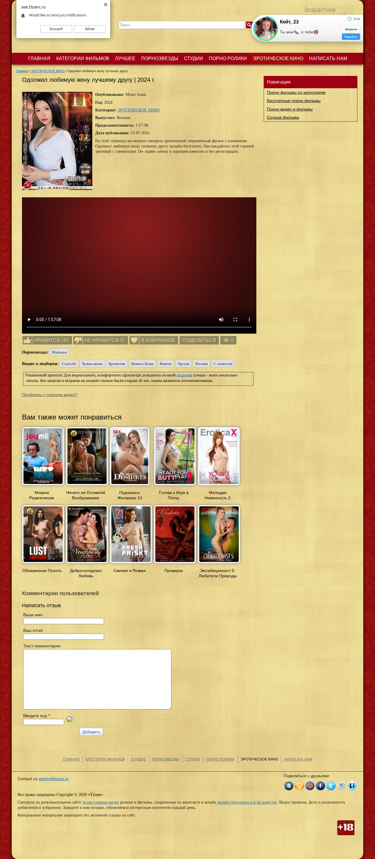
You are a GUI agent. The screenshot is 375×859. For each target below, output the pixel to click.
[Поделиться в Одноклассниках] (299, 785)
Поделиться (199, 340)
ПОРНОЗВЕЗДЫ (159, 58)
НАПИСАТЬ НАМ (328, 58)
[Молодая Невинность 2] (219, 485)
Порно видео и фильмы (290, 109)
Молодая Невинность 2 (217, 495)
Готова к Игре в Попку (173, 495)
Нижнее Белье (142, 363)
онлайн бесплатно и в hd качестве (247, 802)
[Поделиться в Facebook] (320, 785)
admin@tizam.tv (54, 778)
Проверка (173, 570)
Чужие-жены (92, 363)
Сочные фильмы (283, 117)
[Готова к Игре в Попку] (175, 485)
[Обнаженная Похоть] (43, 563)
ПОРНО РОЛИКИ (228, 58)
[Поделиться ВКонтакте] (289, 785)
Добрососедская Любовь (86, 573)
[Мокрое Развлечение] (43, 485)
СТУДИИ (193, 58)
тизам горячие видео (100, 802)
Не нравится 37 (104, 340)
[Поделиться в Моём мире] (310, 785)
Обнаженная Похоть (42, 570)
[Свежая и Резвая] (131, 563)
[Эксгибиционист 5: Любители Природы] (219, 563)
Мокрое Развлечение (41, 495)
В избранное (158, 340)
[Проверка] (175, 563)
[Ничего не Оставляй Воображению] (87, 485)
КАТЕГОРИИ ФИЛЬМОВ (82, 58)
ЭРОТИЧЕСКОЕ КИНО (278, 58)
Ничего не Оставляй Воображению (85, 495)
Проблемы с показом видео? (49, 394)
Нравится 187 (51, 340)
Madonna (59, 352)
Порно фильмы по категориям (296, 92)
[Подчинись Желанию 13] (130, 485)
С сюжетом (223, 363)
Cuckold (69, 363)
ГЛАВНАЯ (39, 58)
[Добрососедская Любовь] (87, 563)
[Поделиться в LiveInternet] (352, 785)
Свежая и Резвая (129, 570)
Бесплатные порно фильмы (294, 100)
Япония (201, 363)
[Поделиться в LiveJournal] (341, 785)
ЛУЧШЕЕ (125, 58)
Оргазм (183, 363)
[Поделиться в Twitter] (331, 785)
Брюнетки (117, 363)
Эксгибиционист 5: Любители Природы (218, 573)
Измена (166, 363)
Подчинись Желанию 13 (129, 495)
